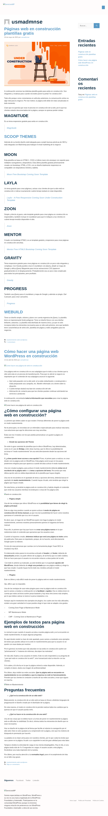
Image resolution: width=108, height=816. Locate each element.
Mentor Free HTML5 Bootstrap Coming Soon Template (31, 249)
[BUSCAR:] (86, 25)
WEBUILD (13, 312)
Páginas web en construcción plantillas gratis (32, 31)
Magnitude (11, 128)
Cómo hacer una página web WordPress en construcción (31, 353)
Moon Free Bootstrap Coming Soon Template (27, 174)
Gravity (10, 280)
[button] (103, 7)
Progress (11, 303)
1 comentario (11, 342)
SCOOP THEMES (20, 136)
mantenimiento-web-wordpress (17, 340)
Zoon (9, 226)
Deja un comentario (13, 764)
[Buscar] (97, 25)
